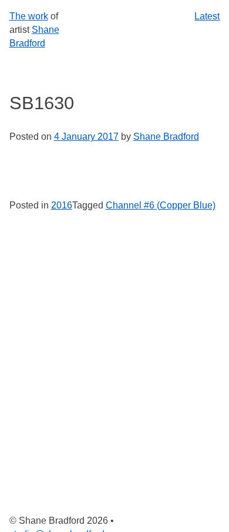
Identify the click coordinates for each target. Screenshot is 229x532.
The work (28, 16)
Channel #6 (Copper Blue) (160, 205)
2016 (61, 205)
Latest (207, 16)
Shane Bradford (166, 137)
